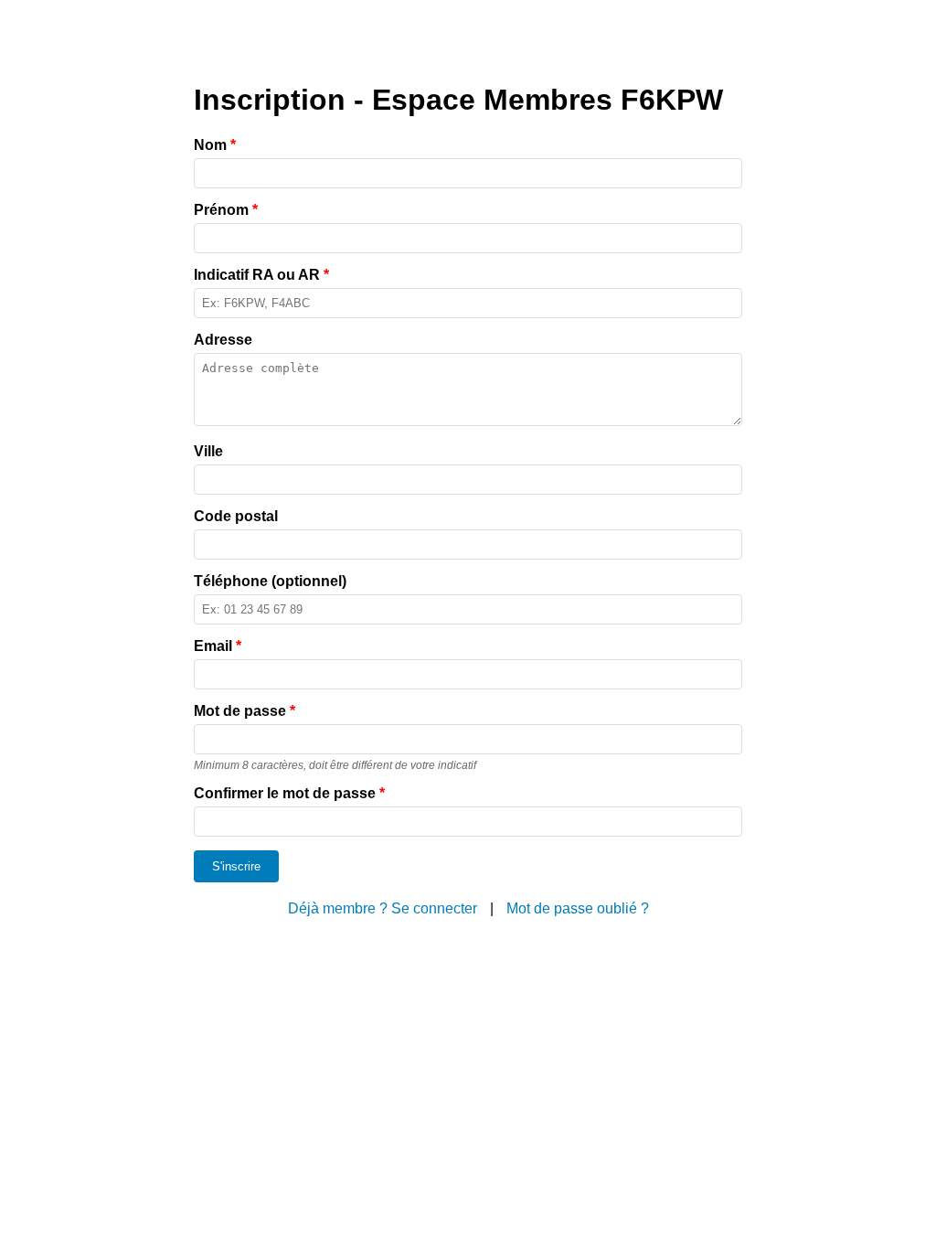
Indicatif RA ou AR (261, 275)
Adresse (223, 339)
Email (217, 646)
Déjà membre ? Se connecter (382, 908)
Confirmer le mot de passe (289, 793)
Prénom (226, 210)
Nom (215, 145)
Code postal (236, 516)
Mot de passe (244, 711)
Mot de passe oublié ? (577, 908)
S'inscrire (236, 866)
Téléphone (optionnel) (270, 581)
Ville (208, 451)
